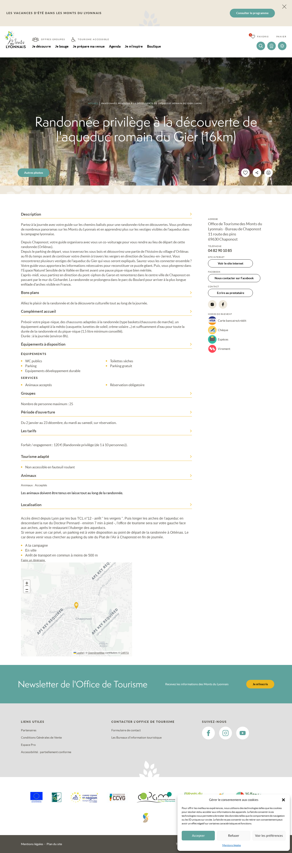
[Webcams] (271, 46)
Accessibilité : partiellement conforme (46, 752)
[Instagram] (212, 304)
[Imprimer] (268, 172)
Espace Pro (28, 744)
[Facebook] (223, 304)
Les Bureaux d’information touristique (136, 737)
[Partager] (257, 172)
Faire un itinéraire (33, 560)
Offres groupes (53, 39)
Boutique (154, 46)
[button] (283, 800)
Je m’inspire (134, 46)
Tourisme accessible (93, 39)
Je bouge (62, 46)
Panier (281, 36)
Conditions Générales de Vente (41, 737)
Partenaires (28, 730)
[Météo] (282, 46)
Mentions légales (231, 845)
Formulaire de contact (126, 730)
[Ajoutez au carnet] (245, 172)
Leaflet (80, 652)
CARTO (125, 652)
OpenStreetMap (96, 652)
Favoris (263, 36)
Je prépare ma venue (89, 46)
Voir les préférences (269, 835)
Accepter (198, 835)
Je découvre (41, 46)
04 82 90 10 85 (220, 250)
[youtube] (242, 733)
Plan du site (54, 844)
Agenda (115, 46)
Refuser (233, 835)
